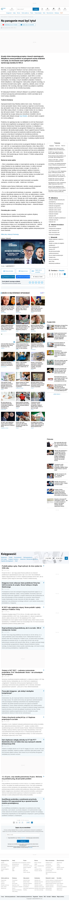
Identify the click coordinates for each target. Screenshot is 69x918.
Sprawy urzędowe (27, 867)
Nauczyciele (14, 883)
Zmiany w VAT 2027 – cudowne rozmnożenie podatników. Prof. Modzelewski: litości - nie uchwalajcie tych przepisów (56, 160)
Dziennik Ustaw (26, 880)
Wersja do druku (9, 271)
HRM (13, 870)
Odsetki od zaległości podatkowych (57, 217)
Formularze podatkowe (54, 234)
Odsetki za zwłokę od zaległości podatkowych (56, 244)
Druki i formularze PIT (54, 230)
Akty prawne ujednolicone (28, 888)
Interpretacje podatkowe (54, 263)
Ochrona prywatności (10, 896)
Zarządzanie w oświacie (17, 886)
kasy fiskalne (23, 116)
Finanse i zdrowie (38, 870)
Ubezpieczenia (15, 865)
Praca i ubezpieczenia (39, 865)
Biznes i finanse (37, 862)
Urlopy (13, 867)
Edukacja (57, 13)
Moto (44, 13)
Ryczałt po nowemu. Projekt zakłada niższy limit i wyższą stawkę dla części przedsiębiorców (57, 191)
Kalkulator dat (52, 221)
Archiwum (59, 881)
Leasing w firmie (37, 869)
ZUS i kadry (4, 559)
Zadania (3, 883)
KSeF (61, 13)
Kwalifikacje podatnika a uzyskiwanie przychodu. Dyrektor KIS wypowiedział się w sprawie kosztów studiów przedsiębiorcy (57, 168)
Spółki (35, 864)
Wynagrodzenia (15, 864)
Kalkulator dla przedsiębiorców (56, 203)
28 (59, 274)
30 (64, 274)
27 (57, 274)
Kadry (14, 13)
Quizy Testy (51, 261)
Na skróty (59, 878)
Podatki (10, 557)
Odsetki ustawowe (49, 886)
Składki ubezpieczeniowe (51, 883)
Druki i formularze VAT (54, 232)
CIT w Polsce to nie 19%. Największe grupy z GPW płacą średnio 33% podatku (57, 172)
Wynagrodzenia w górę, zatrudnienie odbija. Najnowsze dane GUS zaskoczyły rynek (57, 183)
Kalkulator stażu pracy (39, 886)
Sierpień (61, 270)
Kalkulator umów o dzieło (55, 209)
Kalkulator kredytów (53, 213)
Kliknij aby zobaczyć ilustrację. (10, 234)
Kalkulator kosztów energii (55, 211)
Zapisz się (22, 841)
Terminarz (54, 270)
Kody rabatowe (60, 883)
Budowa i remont (60, 867)
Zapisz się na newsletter (38, 271)
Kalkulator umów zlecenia (55, 207)
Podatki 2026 (51, 322)
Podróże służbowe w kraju (51, 880)
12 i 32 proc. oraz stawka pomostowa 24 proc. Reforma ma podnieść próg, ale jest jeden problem (57, 164)
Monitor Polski (26, 881)
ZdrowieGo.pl (60, 880)
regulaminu (23, 837)
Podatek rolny (52, 257)
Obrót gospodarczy (27, 557)
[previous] (14, 822)
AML (47, 873)
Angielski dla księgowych (7, 561)
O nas (2, 896)
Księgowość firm (5, 860)
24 (50, 274)
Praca (24, 869)
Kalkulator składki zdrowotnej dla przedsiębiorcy (57, 200)
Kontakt (49, 896)
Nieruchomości (50, 13)
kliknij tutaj (30, 847)
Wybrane (63, 145)
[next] (32, 822)
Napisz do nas (24, 271)
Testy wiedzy (15, 891)
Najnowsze (57, 145)
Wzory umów (59, 885)
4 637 (28, 822)
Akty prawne (26, 878)
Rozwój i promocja (5, 885)
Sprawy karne (26, 864)
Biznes (18, 13)
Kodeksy (25, 889)
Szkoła (13, 881)
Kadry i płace (4, 886)
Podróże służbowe (50, 885)
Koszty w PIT (52, 249)
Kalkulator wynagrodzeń (54, 205)
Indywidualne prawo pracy (17, 862)
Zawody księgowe (5, 869)
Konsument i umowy (27, 865)
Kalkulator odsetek (38, 885)
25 (52, 274)
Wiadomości (17, 16)
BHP (13, 869)
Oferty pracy (59, 889)
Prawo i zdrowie (26, 872)
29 (62, 274)
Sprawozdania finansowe (51, 872)
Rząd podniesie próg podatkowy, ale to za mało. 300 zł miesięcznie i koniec (57, 156)
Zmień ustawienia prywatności (24, 896)
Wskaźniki (54, 237)
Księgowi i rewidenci (13, 559)
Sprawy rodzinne (26, 862)
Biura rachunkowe (50, 860)
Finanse (58, 865)
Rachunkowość (52, 226)
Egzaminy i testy (15, 885)
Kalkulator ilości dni (53, 219)
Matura (13, 888)
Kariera (41, 896)
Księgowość (9, 13)
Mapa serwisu (60, 896)
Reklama (54, 896)
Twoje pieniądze (38, 13)
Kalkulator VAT (52, 215)
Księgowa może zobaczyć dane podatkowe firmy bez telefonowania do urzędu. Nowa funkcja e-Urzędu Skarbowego (56, 149)
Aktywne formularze (57, 225)
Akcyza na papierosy (54, 259)
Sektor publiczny (25, 13)
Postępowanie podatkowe (55, 228)
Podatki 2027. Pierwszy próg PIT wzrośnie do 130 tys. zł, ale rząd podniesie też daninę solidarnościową (56, 179)
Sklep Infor (25, 870)
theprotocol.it (59, 888)
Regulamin (35, 896)
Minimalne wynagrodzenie (51, 881)
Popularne (51, 145)
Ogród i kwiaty (60, 869)
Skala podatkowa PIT (54, 247)
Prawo (31, 13)
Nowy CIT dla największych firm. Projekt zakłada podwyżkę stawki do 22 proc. (57, 187)
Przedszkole (14, 880)
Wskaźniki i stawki (50, 878)
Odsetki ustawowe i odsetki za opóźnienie (56, 240)
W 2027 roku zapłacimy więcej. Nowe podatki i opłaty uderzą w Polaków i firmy (55, 153)
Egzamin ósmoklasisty (17, 889)
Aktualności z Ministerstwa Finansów (29, 559)
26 (55, 274)
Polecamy (50, 439)
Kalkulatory (54, 198)
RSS (45, 896)
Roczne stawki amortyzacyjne (56, 255)
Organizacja (3, 880)
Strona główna (4, 16)
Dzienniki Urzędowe (27, 883)
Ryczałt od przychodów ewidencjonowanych (54, 252)
